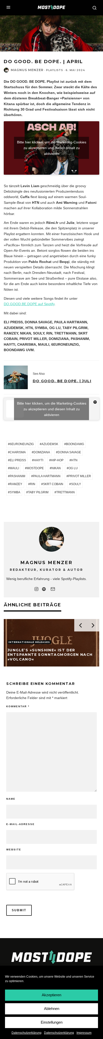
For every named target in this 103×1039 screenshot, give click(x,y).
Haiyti (38, 460)
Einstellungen (51, 1022)
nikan (56, 468)
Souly (76, 484)
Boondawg (75, 444)
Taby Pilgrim (38, 492)
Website (13, 849)
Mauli (14, 468)
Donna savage (69, 452)
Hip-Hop (57, 460)
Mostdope (35, 468)
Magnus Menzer (27, 70)
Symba (15, 492)
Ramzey (16, 484)
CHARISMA (18, 452)
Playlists (54, 70)
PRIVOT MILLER (79, 476)
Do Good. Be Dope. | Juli (62, 381)
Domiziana (42, 452)
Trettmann (65, 492)
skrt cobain (53, 484)
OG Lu (73, 468)
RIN (32, 484)
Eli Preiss (18, 460)
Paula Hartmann (46, 476)
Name (11, 798)
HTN (74, 460)
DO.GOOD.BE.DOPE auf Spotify (29, 304)
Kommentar (18, 706)
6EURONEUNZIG (22, 444)
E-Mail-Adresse (20, 824)
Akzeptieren (51, 995)
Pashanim (17, 476)
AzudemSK (50, 444)
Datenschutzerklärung (27, 1033)
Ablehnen (51, 1008)
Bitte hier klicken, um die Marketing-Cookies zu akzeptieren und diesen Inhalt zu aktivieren (51, 148)
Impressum (84, 1033)
